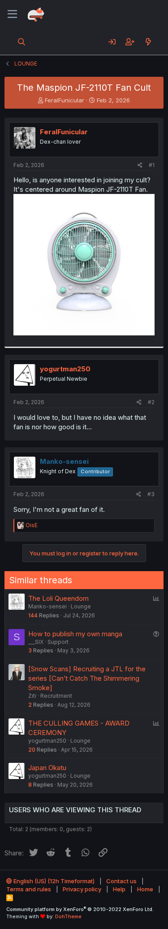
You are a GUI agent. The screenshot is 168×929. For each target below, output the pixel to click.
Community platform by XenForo (80, 909)
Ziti (32, 695)
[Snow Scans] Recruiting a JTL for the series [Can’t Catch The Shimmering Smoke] (87, 678)
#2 (151, 402)
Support (58, 641)
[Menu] (12, 14)
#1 (152, 165)
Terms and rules (28, 889)
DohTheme (68, 916)
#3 (151, 494)
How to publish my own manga (75, 634)
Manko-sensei (47, 606)
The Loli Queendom (58, 598)
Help (119, 889)
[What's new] (148, 42)
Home (145, 889)
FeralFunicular (64, 100)
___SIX (35, 641)
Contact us (121, 881)
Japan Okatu (47, 767)
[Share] (140, 165)
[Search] (22, 42)
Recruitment (56, 695)
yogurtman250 (65, 369)
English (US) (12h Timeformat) (53, 881)
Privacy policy (82, 889)
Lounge (81, 606)
